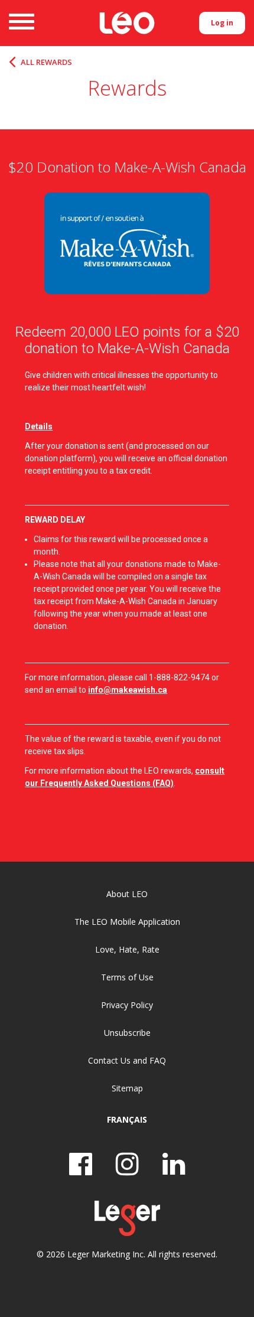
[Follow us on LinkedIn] (173, 1163)
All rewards (46, 62)
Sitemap (127, 1088)
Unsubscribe (127, 1032)
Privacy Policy (127, 1004)
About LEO (127, 893)
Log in (222, 23)
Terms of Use (127, 977)
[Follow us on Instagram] (127, 1163)
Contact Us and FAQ (127, 1060)
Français (127, 1119)
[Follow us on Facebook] (80, 1163)
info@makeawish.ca (127, 690)
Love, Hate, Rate (127, 949)
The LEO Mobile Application (127, 921)
